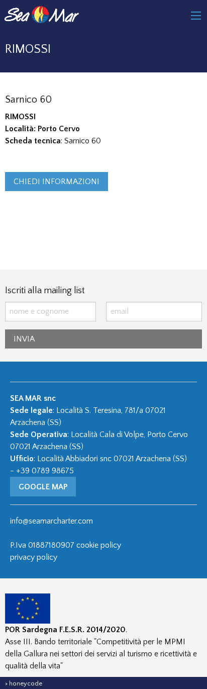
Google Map (43, 486)
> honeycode (23, 683)
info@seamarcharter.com (51, 521)
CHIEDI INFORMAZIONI (56, 181)
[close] (196, 16)
